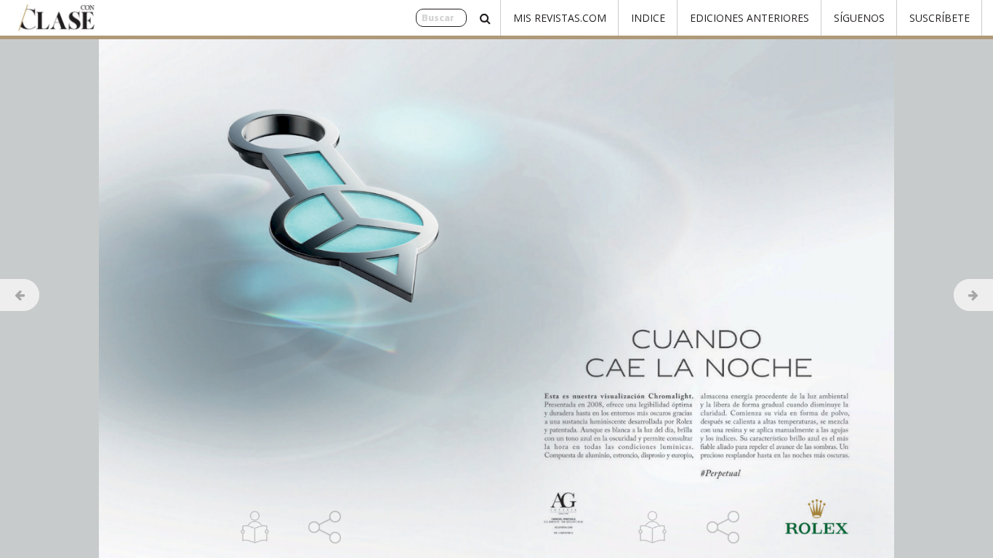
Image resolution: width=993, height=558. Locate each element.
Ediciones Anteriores (749, 18)
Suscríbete (939, 18)
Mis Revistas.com (559, 18)
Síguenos (859, 18)
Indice (648, 18)
